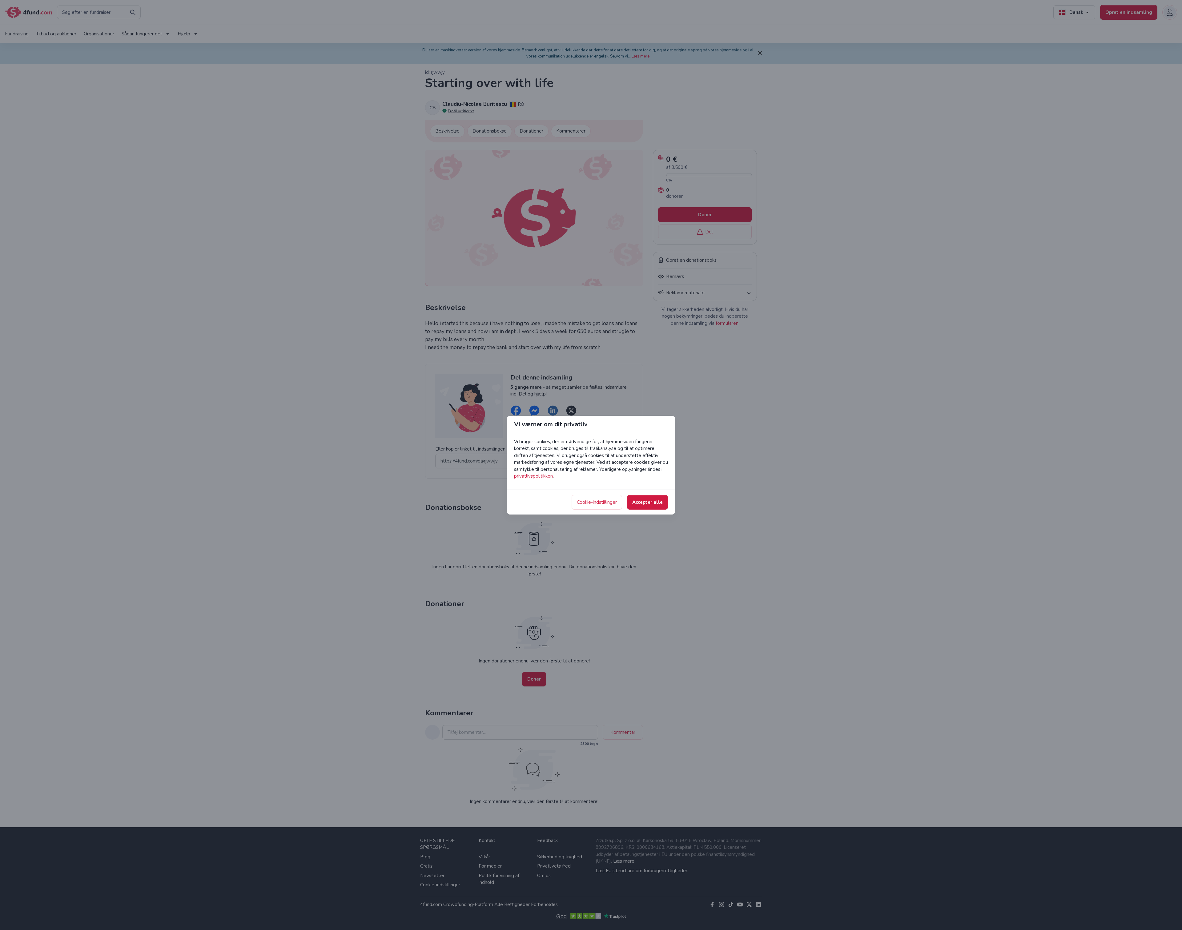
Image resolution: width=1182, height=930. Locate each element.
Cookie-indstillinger (597, 502)
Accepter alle (647, 502)
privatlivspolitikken (533, 476)
